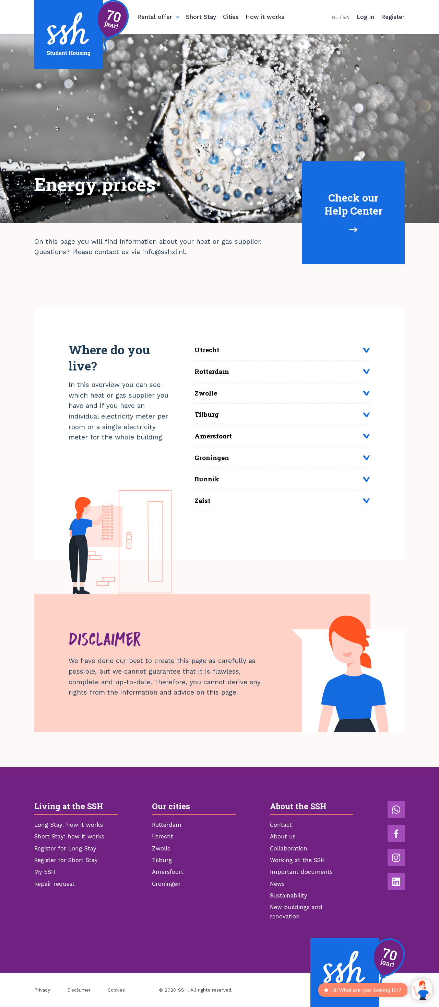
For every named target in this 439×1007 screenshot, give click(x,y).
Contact (281, 825)
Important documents (301, 872)
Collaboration (288, 848)
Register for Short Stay (66, 860)
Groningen (166, 884)
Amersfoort (167, 872)
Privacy (42, 990)
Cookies (116, 990)
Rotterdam (166, 825)
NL (335, 17)
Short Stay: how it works (69, 836)
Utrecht (162, 836)
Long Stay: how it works (68, 825)
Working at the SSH (297, 860)
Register (393, 16)
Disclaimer (79, 990)
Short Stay (201, 16)
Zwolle (161, 848)
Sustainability (288, 895)
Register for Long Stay (65, 848)
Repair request (54, 884)
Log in (365, 16)
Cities (231, 16)
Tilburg (162, 860)
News (277, 884)
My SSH (44, 872)
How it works (265, 16)
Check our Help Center (353, 204)
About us (283, 836)
